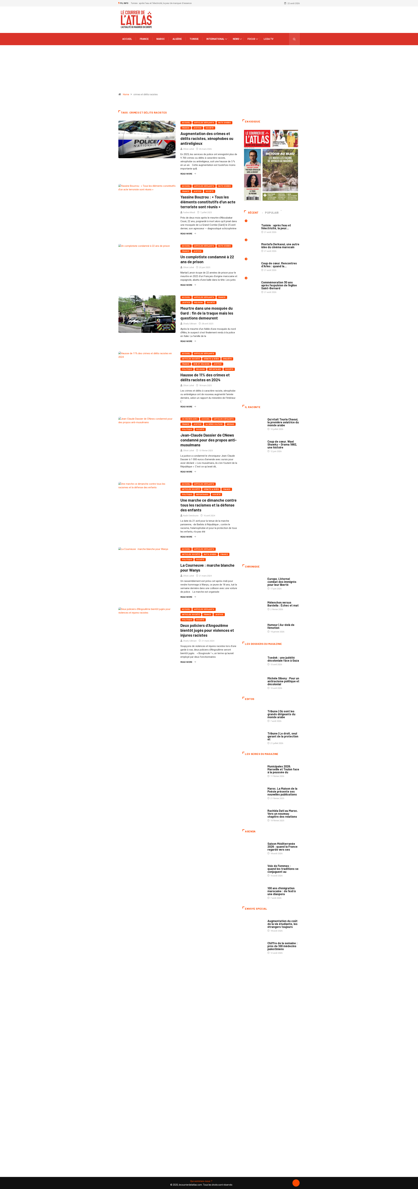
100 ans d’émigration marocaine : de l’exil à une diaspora (281, 891)
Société (210, 128)
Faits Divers (224, 123)
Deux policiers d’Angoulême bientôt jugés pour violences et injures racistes (207, 630)
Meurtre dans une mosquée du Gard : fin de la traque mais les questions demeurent (206, 313)
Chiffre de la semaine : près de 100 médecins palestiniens (282, 946)
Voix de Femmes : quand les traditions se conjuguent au (282, 868)
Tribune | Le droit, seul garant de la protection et (282, 736)
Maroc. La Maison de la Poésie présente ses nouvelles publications (282, 791)
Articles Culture (276, 416)
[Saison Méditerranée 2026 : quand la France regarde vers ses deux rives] (253, 847)
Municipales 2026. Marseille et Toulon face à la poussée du (283, 769)
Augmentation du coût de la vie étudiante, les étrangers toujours (282, 924)
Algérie (177, 39)
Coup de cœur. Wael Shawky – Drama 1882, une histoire (282, 444)
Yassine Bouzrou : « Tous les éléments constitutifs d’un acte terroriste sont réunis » (207, 202)
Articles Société (191, 359)
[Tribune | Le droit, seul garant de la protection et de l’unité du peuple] (253, 736)
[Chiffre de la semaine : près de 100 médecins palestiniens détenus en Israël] (253, 946)
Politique (187, 369)
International (215, 39)
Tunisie (194, 39)
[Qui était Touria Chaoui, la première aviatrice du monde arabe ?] (253, 422)
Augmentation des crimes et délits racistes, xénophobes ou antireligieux (206, 138)
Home (126, 94)
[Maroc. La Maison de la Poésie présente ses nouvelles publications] (253, 791)
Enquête (227, 359)
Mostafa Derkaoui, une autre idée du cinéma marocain (280, 245)
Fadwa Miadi (189, 212)
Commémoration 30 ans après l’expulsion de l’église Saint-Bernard (279, 285)
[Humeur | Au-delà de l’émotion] (253, 626)
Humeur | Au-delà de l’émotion (280, 626)
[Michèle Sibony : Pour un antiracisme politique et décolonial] (253, 681)
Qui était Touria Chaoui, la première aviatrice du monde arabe (283, 422)
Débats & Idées (211, 359)
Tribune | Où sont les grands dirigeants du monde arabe (281, 714)
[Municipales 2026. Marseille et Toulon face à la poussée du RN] (253, 769)
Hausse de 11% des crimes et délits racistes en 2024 (205, 377)
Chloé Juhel (188, 149)
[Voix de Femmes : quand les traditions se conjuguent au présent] (253, 869)
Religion (198, 303)
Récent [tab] (253, 212)
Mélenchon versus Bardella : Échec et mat (283, 604)
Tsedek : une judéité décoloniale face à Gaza (283, 659)
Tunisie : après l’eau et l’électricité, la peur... (276, 226)
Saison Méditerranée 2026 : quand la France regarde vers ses (282, 846)
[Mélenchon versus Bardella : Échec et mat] (253, 604)
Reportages (215, 369)
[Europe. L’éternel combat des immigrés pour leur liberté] (253, 582)
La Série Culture (214, 424)
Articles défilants (204, 123)
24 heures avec (190, 419)
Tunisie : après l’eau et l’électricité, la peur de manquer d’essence (161, 3)
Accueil (127, 39)
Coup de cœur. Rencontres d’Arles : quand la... (279, 264)
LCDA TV (268, 39)
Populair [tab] (272, 212)
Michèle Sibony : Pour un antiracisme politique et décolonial (283, 681)
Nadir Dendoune (190, 515)
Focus (251, 39)
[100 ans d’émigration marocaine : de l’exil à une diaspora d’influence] (253, 891)
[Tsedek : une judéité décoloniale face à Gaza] (253, 659)
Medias (230, 424)
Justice (197, 128)
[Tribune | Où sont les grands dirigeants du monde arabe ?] (253, 714)
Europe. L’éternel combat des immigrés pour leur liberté (281, 581)
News (236, 39)
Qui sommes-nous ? (201, 1181)
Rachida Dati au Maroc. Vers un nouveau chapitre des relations (282, 813)
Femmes (271, 675)
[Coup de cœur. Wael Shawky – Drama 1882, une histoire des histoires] (253, 444)
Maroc (160, 39)
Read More (186, 174)
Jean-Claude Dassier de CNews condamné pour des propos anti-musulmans (208, 440)
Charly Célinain (190, 323)
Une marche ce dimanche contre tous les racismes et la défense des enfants (208, 505)
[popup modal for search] (294, 39)
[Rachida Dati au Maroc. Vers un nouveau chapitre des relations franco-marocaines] (253, 814)
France (144, 39)
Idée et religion (201, 364)
